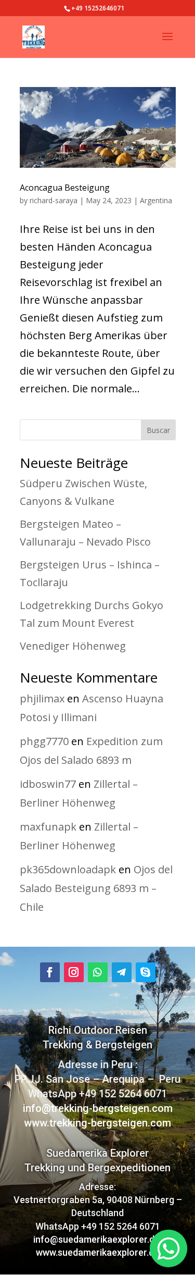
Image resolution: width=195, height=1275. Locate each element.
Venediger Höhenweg (73, 646)
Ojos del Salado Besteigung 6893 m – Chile (96, 888)
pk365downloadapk (68, 869)
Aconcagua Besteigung (65, 187)
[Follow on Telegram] (122, 972)
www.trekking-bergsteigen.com (97, 1123)
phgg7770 (44, 741)
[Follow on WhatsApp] (98, 972)
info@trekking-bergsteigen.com (98, 1108)
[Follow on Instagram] (74, 972)
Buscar (158, 430)
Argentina (156, 200)
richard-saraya (53, 200)
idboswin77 (48, 784)
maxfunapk (48, 827)
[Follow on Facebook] (50, 972)
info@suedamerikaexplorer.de (97, 1239)
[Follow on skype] (145, 972)
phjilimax (42, 698)
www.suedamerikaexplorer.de (97, 1252)
